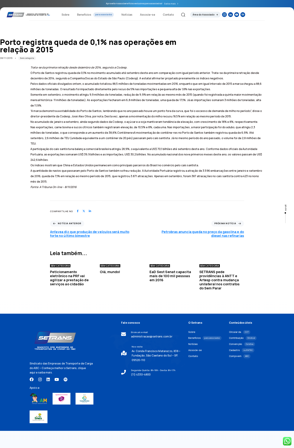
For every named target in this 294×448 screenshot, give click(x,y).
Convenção (241, 344)
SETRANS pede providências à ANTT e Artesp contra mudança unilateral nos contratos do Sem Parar (219, 280)
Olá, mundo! (110, 272)
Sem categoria (27, 58)
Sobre (65, 14)
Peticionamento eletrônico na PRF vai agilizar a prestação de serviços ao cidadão (69, 278)
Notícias (126, 14)
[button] (181, 15)
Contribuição (242, 337)
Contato (168, 14)
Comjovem (239, 356)
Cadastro (241, 350)
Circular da (239, 332)
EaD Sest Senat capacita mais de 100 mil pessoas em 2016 (170, 276)
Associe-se (147, 14)
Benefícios (94, 14)
